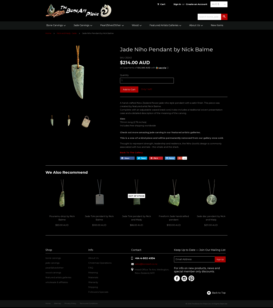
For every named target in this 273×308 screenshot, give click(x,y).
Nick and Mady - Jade (67, 33)
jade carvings (52, 263)
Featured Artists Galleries (164, 25)
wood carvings (53, 272)
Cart (162, 4)
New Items (217, 25)
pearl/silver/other (55, 267)
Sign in (177, 4)
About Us (194, 25)
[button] (174, 67)
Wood (135, 25)
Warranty (93, 282)
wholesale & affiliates (57, 282)
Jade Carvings (82, 25)
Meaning (93, 272)
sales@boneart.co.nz (146, 264)
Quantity (124, 75)
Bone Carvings (54, 25)
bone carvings (53, 258)
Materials (93, 277)
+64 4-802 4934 (145, 258)
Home (48, 33)
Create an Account (196, 4)
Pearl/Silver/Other (110, 25)
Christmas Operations (99, 263)
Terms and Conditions (89, 303)
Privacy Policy (70, 303)
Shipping (93, 287)
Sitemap (57, 303)
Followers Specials (98, 292)
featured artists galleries (58, 277)
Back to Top (219, 292)
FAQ (90, 267)
